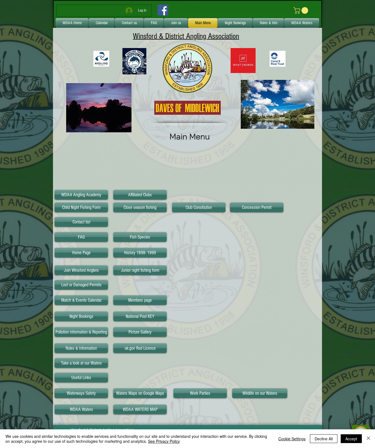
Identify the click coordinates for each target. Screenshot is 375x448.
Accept (351, 438)
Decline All (324, 438)
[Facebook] (163, 10)
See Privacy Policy (164, 441)
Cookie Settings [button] (292, 438)
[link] (301, 10)
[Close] (368, 439)
